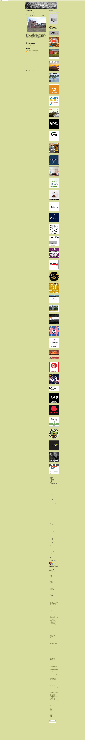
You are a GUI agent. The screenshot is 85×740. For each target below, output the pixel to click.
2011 (50, 715)
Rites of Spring (52, 680)
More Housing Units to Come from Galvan (54, 628)
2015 (50, 710)
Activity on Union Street (53, 631)
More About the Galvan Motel (53, 639)
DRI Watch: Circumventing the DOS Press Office (54, 674)
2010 (50, 716)
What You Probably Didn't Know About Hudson (54, 669)
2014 (50, 711)
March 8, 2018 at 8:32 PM (35, 50)
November (51, 587)
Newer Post (28, 69)
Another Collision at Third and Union (54, 697)
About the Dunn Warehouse (53, 624)
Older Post (44, 69)
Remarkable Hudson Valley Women (54, 625)
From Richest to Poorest (53, 657)
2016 (50, 709)
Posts (50, 720)
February (51, 705)
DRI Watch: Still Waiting (53, 679)
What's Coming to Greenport (53, 661)
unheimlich (30, 50)
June (51, 593)
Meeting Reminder (52, 704)
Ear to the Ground (52, 699)
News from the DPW (52, 615)
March (51, 596)
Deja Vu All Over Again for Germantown (53, 643)
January (51, 706)
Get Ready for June (52, 623)
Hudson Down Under (52, 638)
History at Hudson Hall (53, 603)
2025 (50, 576)
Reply (29, 53)
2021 (50, 581)
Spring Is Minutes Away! (53, 634)
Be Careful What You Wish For (54, 602)
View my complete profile (52, 571)
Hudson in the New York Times (54, 617)
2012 (50, 714)
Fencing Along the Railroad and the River (54, 654)
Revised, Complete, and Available (54, 700)
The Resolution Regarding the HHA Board (53, 630)
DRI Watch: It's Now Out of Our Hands (54, 685)
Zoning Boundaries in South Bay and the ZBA (54, 619)
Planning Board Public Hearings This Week (54, 687)
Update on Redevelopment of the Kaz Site (54, 608)
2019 (50, 583)
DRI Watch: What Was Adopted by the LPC (54, 650)
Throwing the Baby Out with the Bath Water (54, 671)
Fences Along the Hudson (53, 637)
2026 (50, 575)
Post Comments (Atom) (32, 70)
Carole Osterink (57, 561)
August (51, 590)
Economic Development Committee (31, 40)
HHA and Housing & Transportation (52, 647)
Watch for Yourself (52, 695)
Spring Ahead (52, 665)
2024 (50, 577)
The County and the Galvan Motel (54, 642)
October (51, 588)
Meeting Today (52, 601)
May (51, 594)
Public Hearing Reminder (53, 678)
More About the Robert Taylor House (53, 666)
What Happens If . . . (52, 701)
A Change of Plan (52, 660)
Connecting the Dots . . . (53, 658)
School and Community (53, 604)
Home (36, 69)
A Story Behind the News (53, 691)
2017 (50, 708)
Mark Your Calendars (52, 698)
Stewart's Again (52, 598)
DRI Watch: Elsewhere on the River (54, 684)
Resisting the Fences (52, 635)
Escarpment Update (52, 605)
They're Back (51, 636)
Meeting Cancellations (53, 681)
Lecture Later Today (52, 616)
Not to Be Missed (52, 651)
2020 (50, 582)
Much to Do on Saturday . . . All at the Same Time (54, 622)
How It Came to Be (52, 620)
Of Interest (51, 597)
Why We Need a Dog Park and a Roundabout (54, 645)
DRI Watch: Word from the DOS (54, 677)
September (51, 589)
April (51, 595)
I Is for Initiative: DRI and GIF (54, 694)
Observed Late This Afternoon (54, 611)
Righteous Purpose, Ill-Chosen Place (54, 610)
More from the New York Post (54, 668)
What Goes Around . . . (53, 659)
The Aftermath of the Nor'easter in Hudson (54, 692)
